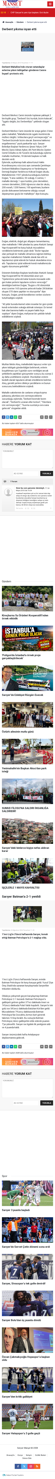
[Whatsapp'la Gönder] (15, 417)
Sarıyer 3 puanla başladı (21, 12)
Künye (20, 1455)
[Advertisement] (27, 93)
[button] (41, 417)
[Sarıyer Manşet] (12, 4)
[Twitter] (7, 417)
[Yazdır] (20, 417)
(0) (28, 508)
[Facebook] (3, 417)
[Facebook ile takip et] (18, 1466)
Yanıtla (20, 508)
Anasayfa (9, 22)
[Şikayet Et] (51, 508)
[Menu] (50, 4)
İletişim (29, 1455)
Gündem (20, 22)
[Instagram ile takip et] (31, 1466)
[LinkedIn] (11, 417)
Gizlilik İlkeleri (40, 1455)
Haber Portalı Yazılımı (15, 1475)
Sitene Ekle (26, 1458)
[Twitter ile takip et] (24, 1466)
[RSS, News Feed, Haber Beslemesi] (37, 1466)
